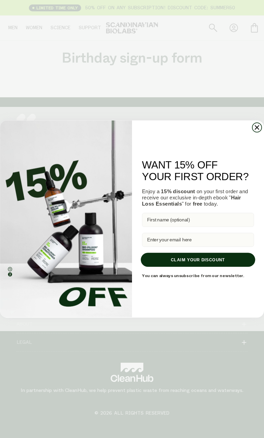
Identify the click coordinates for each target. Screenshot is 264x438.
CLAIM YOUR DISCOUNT (198, 260)
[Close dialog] (257, 127)
